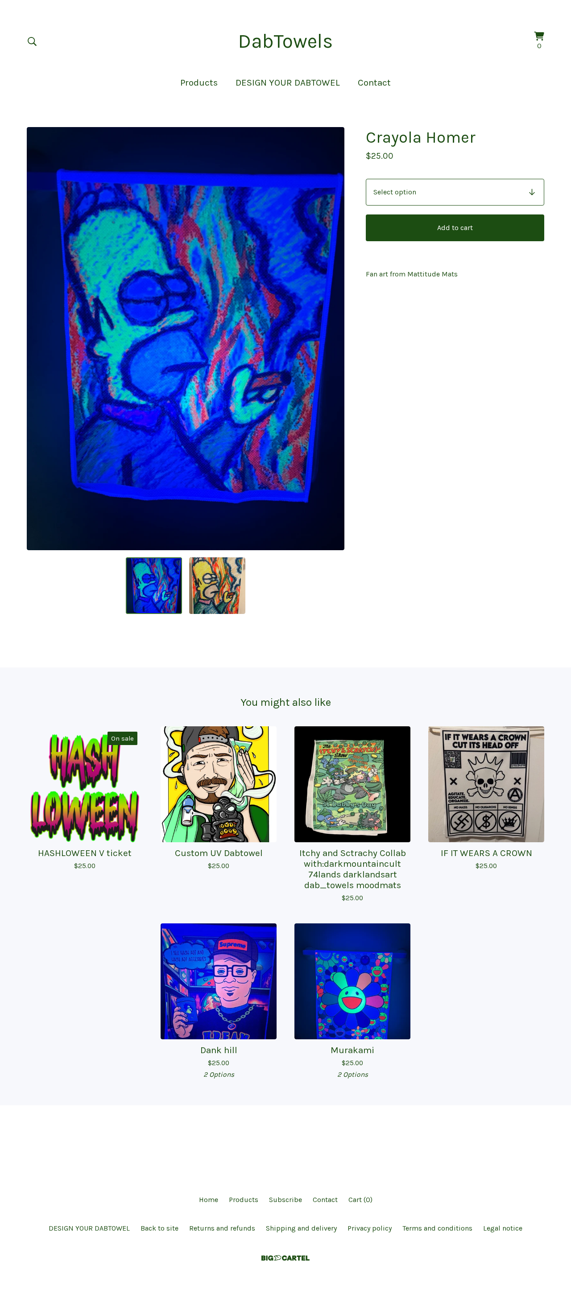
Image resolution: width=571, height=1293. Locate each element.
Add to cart (455, 227)
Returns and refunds (222, 1228)
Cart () (360, 1199)
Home (208, 1199)
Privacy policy (370, 1228)
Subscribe (285, 1199)
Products (199, 82)
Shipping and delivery (301, 1228)
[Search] (32, 41)
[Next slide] (332, 339)
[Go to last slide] (39, 339)
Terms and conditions (437, 1228)
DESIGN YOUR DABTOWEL (288, 82)
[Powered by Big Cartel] (285, 1258)
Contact (374, 82)
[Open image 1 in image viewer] (185, 338)
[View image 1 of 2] (154, 585)
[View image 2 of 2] (217, 585)
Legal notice (502, 1228)
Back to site (159, 1228)
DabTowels (285, 41)
